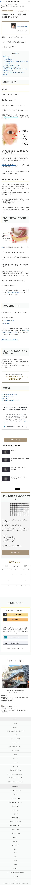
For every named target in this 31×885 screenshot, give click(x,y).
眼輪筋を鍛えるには (8, 70)
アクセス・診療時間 (15, 739)
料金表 (15, 735)
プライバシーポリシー (15, 766)
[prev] (2, 566)
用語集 (15, 754)
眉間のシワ (15, 841)
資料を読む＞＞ (15, 552)
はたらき (7, 58)
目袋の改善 (6, 323)
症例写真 (15, 758)
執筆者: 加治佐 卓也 (22, 26)
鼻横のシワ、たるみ (15, 833)
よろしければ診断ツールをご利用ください (13, 72)
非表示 (16, 53)
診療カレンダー (15, 710)
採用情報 (15, 762)
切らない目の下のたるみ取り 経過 (15, 774)
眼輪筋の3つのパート (10, 59)
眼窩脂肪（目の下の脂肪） (9, 165)
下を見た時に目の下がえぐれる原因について (16, 69)
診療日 (13, 648)
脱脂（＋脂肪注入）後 (14, 292)
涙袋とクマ (15, 868)
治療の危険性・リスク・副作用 (15, 781)
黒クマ (15, 856)
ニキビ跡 (15, 876)
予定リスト (28, 565)
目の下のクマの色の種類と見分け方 (15, 872)
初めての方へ (15, 742)
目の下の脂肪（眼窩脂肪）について (11, 400)
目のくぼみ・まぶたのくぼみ (15, 802)
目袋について (5, 398)
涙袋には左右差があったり (11, 117)
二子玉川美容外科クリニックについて (15, 731)
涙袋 (3, 247)
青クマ (15, 853)
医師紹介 (15, 727)
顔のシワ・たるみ (15, 798)
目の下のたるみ (15, 810)
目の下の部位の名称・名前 (15, 778)
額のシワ (15, 837)
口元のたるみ (15, 845)
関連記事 (5, 74)
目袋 (15, 880)
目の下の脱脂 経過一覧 (15, 770)
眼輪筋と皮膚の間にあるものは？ (13, 65)
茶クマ (15, 860)
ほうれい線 (15, 814)
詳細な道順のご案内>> (6, 700)
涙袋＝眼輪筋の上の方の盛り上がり (12, 67)
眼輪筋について (7, 56)
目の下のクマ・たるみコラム (15, 746)
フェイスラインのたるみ (15, 825)
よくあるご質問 (15, 750)
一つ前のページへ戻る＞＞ (15, 439)
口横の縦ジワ (15, 829)
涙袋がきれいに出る (8, 320)
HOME (15, 723)
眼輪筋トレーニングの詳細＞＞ (10, 339)
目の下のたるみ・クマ (12, 4)
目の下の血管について (8, 396)
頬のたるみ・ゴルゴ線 (15, 821)
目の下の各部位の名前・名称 (9, 394)
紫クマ (15, 864)
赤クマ (15, 849)
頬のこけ (15, 794)
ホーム (3, 4)
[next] (4, 566)
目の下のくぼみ (15, 806)
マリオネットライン (15, 817)
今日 (6, 565)
